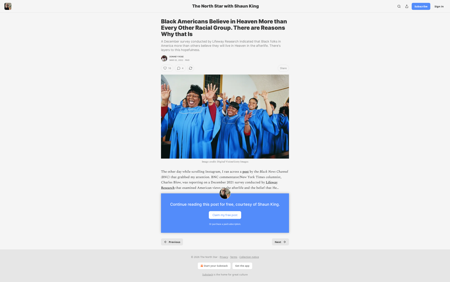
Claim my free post (225, 215)
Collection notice (249, 257)
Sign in (439, 6)
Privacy (224, 257)
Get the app (242, 265)
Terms (233, 257)
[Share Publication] (406, 6)
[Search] (399, 6)
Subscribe (421, 6)
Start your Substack (216, 265)
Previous (174, 242)
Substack (207, 274)
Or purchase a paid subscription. (225, 224)
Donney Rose (176, 56)
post (245, 171)
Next (278, 242)
